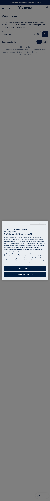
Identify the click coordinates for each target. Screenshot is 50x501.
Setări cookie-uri (25, 268)
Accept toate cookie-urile (25, 275)
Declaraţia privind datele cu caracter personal (19, 262)
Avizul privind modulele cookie (33, 260)
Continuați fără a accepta (38, 224)
